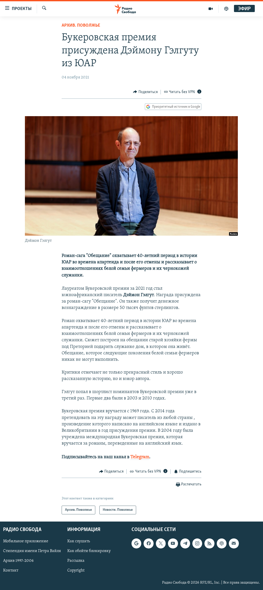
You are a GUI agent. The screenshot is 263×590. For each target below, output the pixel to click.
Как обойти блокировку (89, 551)
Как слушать (78, 541)
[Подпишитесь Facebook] (148, 543)
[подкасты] (226, 9)
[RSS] (209, 543)
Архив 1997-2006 (18, 561)
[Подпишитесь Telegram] (185, 543)
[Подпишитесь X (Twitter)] (161, 543)
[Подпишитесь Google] (136, 543)
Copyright (75, 571)
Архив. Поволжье (81, 25)
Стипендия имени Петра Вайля (32, 551)
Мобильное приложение (25, 541)
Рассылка (75, 561)
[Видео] (211, 9)
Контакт (10, 571)
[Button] (145, 92)
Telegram (139, 457)
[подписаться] (234, 543)
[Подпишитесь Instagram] (197, 543)
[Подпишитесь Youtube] (173, 543)
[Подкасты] (222, 543)
